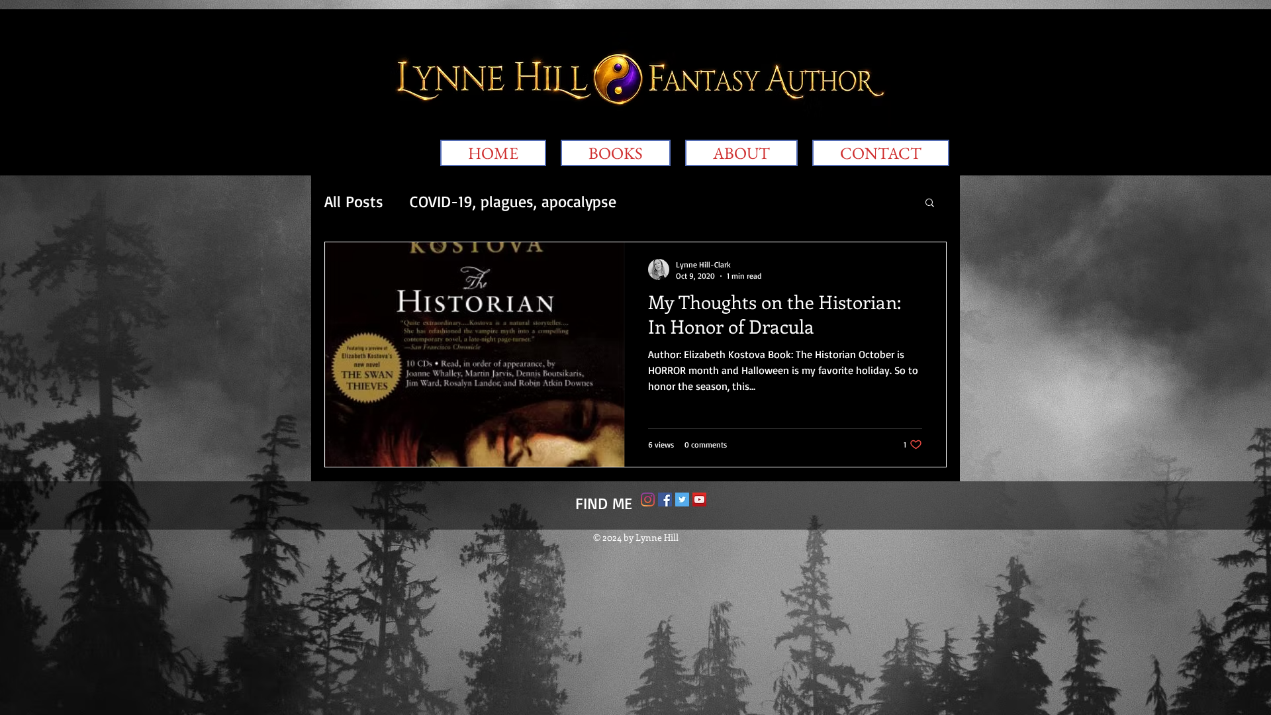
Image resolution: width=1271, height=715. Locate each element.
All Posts (353, 201)
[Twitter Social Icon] (682, 499)
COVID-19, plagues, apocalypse (513, 201)
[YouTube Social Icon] (699, 499)
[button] (929, 204)
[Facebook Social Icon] (665, 499)
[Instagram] (648, 499)
